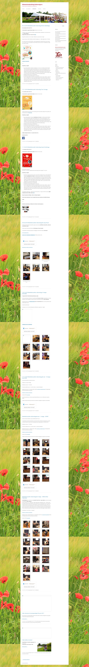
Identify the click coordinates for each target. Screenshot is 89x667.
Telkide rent (57, 79)
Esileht (23, 8)
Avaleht (56, 64)
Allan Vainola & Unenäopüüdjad (45, 621)
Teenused (39, 8)
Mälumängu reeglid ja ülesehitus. (27, 247)
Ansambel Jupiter (58, 75)
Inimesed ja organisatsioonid (60, 67)
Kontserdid (29, 621)
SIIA (33, 192)
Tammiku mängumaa (59, 78)
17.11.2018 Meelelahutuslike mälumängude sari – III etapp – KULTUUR (36, 377)
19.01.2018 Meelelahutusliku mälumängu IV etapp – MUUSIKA (34, 293)
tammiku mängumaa (46, 652)
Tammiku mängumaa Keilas (34, 622)
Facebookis (28, 394)
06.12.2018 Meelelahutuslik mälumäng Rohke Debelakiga (36, 25)
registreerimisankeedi (45, 514)
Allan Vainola (39, 621)
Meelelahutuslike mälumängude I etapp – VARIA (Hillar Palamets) (35, 497)
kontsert (41, 652)
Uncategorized (30, 83)
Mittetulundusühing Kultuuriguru (32, 4)
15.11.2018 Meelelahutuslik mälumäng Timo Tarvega (35, 89)
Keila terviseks (28, 622)
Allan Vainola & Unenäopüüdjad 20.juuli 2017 (33, 613)
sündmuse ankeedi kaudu (41, 389)
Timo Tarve (30, 112)
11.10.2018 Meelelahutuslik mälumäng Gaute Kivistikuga (35, 147)
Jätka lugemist (24, 618)
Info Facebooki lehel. (25, 232)
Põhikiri (57, 69)
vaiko (49, 652)
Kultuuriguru (28, 8)
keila (24, 622)
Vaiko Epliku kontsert (27, 640)
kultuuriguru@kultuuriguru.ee (59, 49)
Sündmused (34, 8)
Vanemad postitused (25, 659)
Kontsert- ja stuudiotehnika (59, 77)
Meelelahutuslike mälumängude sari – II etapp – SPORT (35, 416)
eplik (37, 652)
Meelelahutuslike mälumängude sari (61, 73)
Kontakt (44, 8)
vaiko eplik (23, 653)
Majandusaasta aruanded (59, 68)
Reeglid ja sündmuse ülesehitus (27, 392)
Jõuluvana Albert (58, 76)
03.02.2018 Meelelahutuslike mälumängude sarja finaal (35, 222)
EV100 (23, 622)
